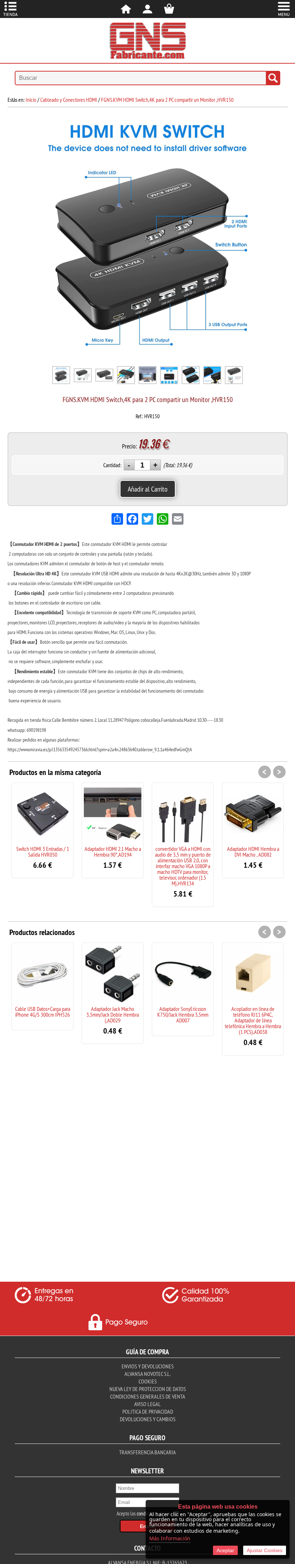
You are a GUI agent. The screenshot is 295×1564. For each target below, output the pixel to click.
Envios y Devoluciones (148, 1366)
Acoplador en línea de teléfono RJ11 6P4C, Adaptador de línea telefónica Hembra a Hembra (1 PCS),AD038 (253, 1020)
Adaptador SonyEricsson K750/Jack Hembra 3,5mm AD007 (182, 1014)
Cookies (148, 1381)
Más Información (169, 1538)
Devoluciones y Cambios (148, 1419)
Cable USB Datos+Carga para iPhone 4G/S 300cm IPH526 (42, 1011)
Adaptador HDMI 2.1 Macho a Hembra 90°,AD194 (113, 851)
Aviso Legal (147, 1404)
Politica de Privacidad (147, 1411)
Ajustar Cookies (264, 1550)
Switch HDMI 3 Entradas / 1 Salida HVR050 (42, 851)
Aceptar (225, 1550)
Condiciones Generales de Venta (147, 1396)
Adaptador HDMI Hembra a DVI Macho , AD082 (253, 851)
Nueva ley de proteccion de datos (147, 1388)
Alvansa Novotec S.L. (147, 1373)
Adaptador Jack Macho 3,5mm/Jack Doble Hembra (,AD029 (112, 1014)
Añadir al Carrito (148, 488)
